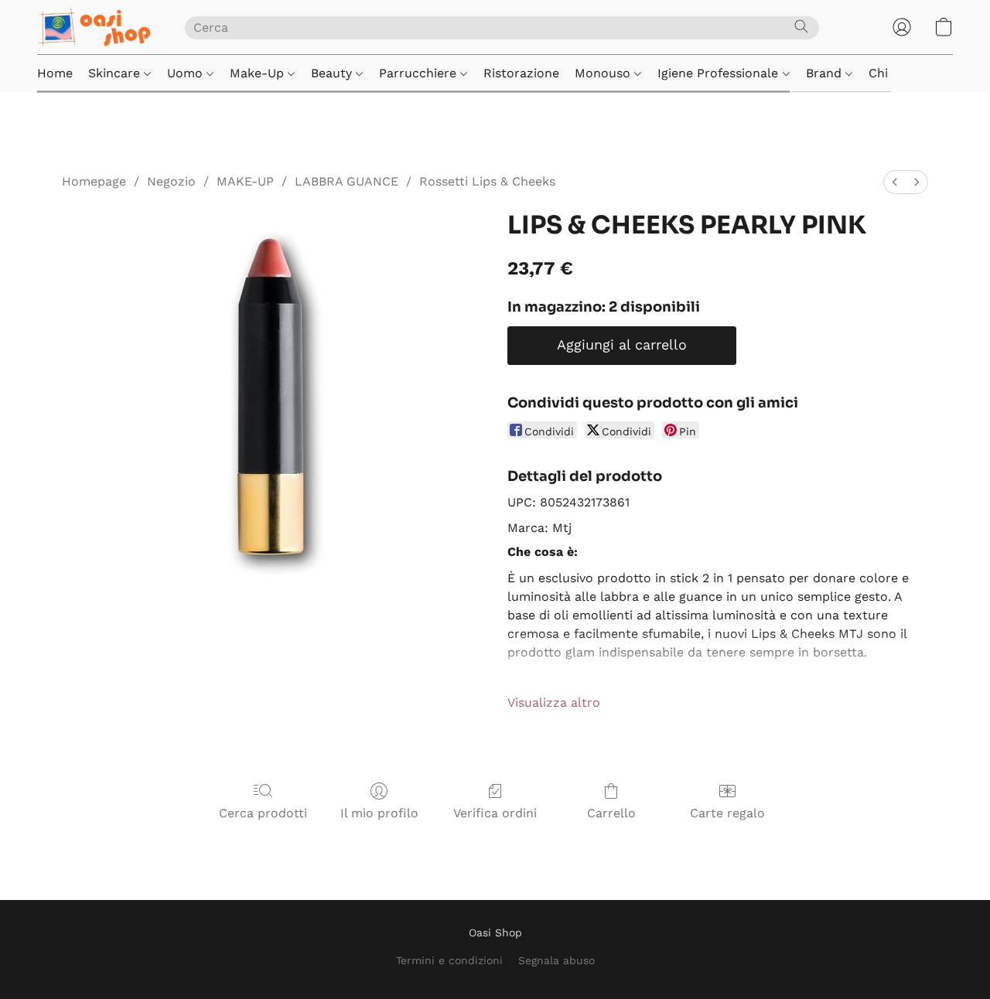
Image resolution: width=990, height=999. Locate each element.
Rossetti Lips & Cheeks (487, 181)
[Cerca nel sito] (801, 26)
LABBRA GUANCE (346, 181)
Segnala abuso (556, 960)
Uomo (187, 73)
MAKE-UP (245, 181)
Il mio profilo (379, 813)
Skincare (116, 73)
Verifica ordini (495, 813)
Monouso (604, 73)
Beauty (333, 73)
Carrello (611, 813)
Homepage (94, 181)
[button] (95, 27)
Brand (825, 73)
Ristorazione (521, 73)
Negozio (171, 181)
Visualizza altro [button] (553, 702)
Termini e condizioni (449, 960)
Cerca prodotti (263, 813)
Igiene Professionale (719, 73)
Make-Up (259, 73)
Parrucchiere (419, 73)
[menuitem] (895, 182)
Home (55, 73)
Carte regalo (727, 813)
